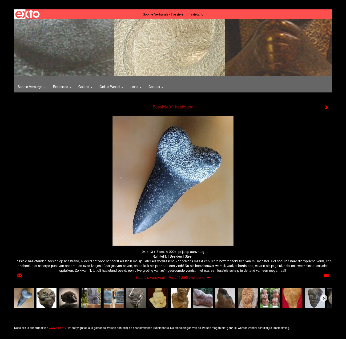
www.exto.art (57, 328)
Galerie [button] (84, 86)
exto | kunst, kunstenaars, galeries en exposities (27, 14)
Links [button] (134, 86)
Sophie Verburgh (155, 14)
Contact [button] (155, 86)
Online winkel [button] (110, 86)
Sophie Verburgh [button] (31, 86)
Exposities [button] (61, 86)
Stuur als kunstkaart (170, 277)
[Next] (323, 298)
